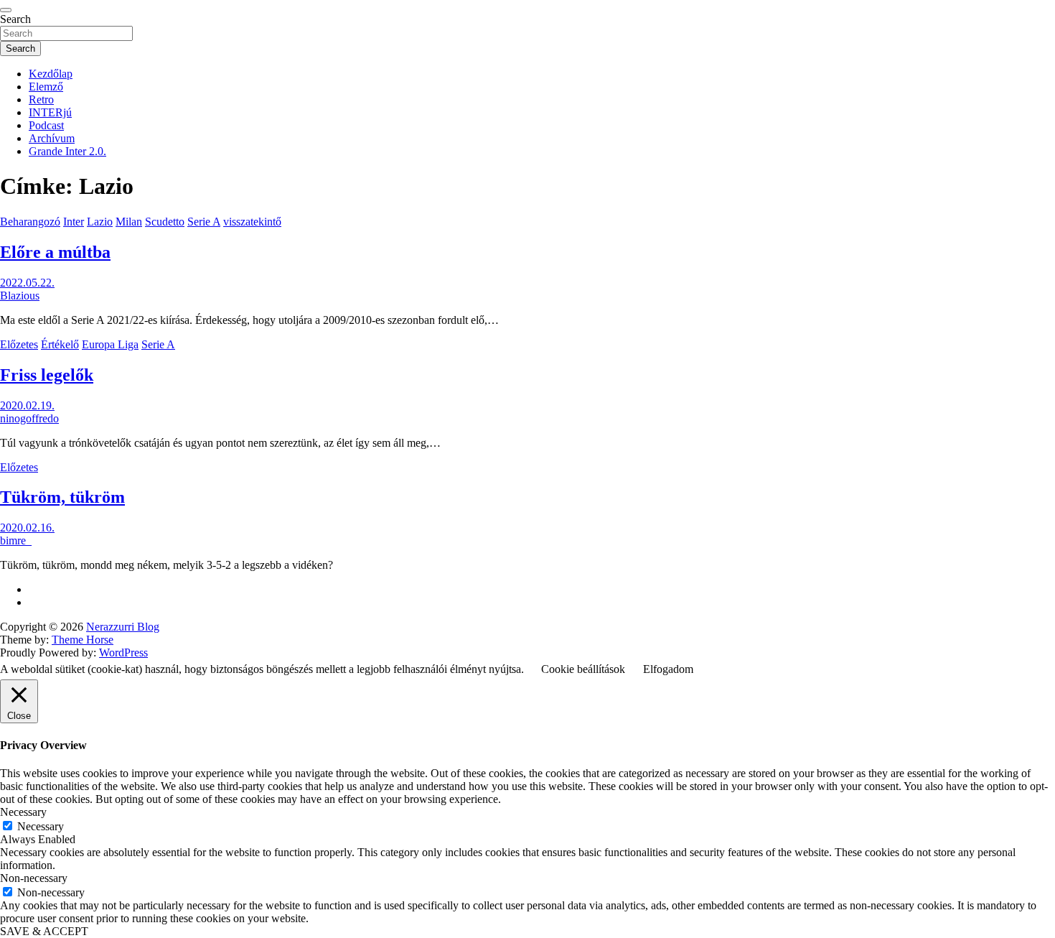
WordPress (123, 652)
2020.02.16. (27, 527)
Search (15, 19)
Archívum (52, 138)
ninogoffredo (29, 418)
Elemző (46, 86)
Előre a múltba (55, 252)
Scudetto (164, 221)
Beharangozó (30, 221)
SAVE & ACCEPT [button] (44, 931)
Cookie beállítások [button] (583, 669)
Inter (73, 221)
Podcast (46, 125)
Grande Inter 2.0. (67, 151)
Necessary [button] (23, 812)
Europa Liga (110, 344)
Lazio (100, 221)
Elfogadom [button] (668, 669)
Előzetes (19, 344)
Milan (129, 221)
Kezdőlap (50, 74)
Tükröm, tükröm (62, 497)
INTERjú (50, 112)
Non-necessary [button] (33, 878)
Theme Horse (82, 639)
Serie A (203, 221)
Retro (41, 99)
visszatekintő (252, 221)
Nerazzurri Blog (122, 627)
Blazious (19, 295)
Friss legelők (46, 375)
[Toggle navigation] (5, 10)
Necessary (40, 826)
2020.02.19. (27, 405)
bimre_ (16, 540)
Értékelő (60, 344)
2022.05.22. (27, 283)
